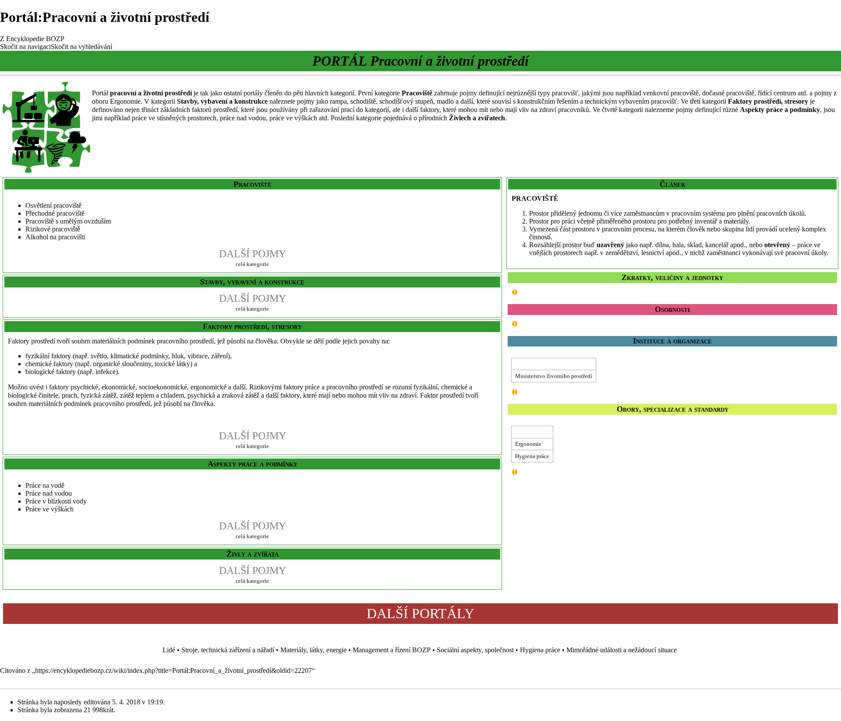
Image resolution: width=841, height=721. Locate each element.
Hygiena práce (532, 456)
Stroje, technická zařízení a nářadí (227, 650)
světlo (99, 356)
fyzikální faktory (48, 356)
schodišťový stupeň (406, 101)
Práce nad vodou (48, 493)
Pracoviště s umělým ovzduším (68, 221)
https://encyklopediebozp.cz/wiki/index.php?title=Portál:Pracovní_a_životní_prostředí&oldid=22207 (173, 670)
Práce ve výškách (49, 509)
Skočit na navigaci (25, 46)
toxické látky (172, 364)
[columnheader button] (554, 364)
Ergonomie (125, 101)
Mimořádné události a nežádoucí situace (621, 650)
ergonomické (208, 387)
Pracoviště (417, 93)
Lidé (169, 650)
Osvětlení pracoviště (53, 205)
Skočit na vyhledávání (81, 46)
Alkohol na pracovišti (55, 237)
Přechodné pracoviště (55, 213)
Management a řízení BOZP (392, 650)
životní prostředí (167, 93)
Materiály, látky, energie (313, 650)
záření (219, 356)
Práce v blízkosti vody (56, 501)
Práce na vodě (44, 485)
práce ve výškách (293, 118)
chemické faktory (49, 364)
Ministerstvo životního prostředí (553, 376)
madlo (445, 101)
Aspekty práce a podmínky (780, 109)
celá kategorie (252, 264)
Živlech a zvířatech (477, 118)
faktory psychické (73, 387)
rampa (338, 101)
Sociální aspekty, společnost (475, 650)
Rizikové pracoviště (52, 229)
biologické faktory (50, 371)
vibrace (197, 356)
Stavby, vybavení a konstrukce (222, 101)
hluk (178, 356)
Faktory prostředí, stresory (768, 101)
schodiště (363, 101)
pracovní (123, 93)
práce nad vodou (243, 118)
